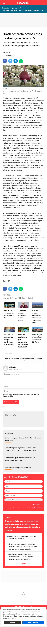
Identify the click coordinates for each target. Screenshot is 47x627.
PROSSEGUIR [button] (33, 622)
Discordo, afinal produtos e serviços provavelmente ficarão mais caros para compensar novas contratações (23, 546)
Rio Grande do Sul (26, 298)
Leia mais (23, 594)
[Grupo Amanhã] (23, 2)
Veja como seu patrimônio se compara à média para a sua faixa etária (9, 339)
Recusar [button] (12, 622)
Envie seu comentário (10, 402)
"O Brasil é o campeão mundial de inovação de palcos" (22, 315)
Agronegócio (7, 298)
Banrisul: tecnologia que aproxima (18, 468)
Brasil (15, 298)
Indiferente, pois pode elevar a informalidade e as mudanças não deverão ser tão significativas (21, 557)
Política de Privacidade (33, 508)
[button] (4, 3)
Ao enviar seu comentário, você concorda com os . (22, 395)
